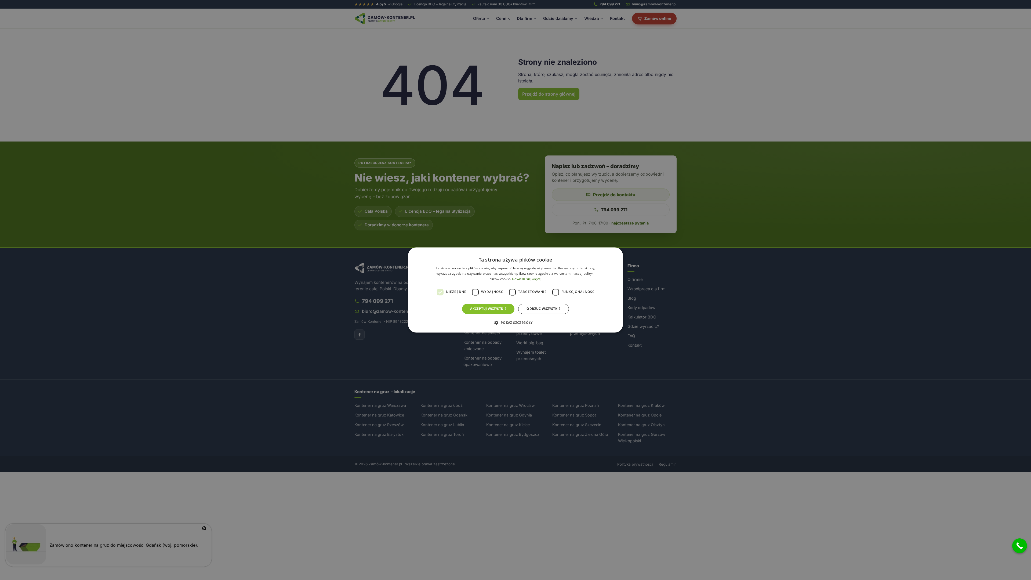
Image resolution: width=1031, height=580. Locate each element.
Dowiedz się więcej (527, 279)
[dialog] (515, 289)
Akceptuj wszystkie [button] (488, 308)
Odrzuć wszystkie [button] (543, 308)
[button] (515, 323)
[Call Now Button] (1019, 545)
